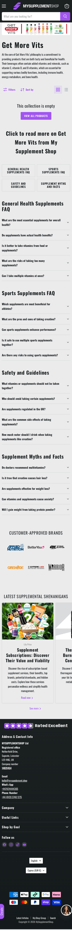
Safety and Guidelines (18, 185)
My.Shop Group (39, 918)
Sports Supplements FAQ (53, 170)
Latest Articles (22, 918)
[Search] (65, 16)
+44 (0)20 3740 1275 (12, 797)
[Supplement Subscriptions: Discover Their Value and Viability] (27, 621)
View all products (36, 116)
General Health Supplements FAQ (18, 170)
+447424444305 (10, 789)
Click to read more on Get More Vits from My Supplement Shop (36, 142)
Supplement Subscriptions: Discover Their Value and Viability (28, 655)
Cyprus (34, 870)
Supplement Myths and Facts (53, 185)
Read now (26, 697)
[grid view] (58, 90)
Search (53, 918)
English (34, 860)
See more (34, 708)
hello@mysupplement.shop (14, 780)
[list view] (66, 90)
